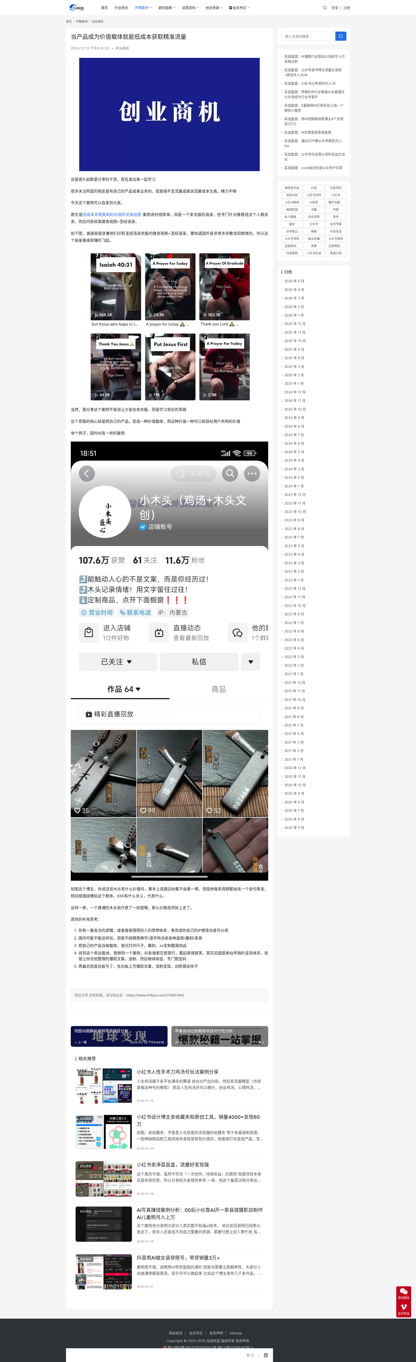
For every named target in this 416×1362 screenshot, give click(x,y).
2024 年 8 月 (294, 426)
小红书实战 (314, 253)
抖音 (314, 188)
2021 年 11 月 (294, 691)
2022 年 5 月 (294, 640)
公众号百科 (292, 239)
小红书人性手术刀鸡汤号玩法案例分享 (178, 1072)
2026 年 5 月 (294, 281)
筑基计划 (336, 253)
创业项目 (314, 217)
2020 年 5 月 (294, 827)
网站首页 (175, 1333)
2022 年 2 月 (294, 665)
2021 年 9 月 (294, 708)
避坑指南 (165, 8)
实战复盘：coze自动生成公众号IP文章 (313, 168)
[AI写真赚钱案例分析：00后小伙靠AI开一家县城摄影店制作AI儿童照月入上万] (104, 1224)
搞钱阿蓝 (292, 209)
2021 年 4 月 (294, 733)
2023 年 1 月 (294, 580)
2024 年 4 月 (294, 460)
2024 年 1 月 (294, 486)
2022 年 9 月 (294, 614)
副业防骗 (314, 239)
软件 (336, 217)
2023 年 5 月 (294, 546)
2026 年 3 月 (294, 298)
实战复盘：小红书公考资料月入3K (310, 83)
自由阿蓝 (213, 1341)
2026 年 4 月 (294, 290)
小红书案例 (292, 202)
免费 (314, 246)
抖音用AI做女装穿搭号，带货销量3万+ (178, 1258)
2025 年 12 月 (295, 324)
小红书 (336, 195)
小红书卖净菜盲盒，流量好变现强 (173, 1165)
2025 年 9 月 (294, 349)
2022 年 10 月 (295, 606)
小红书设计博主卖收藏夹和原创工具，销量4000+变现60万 (198, 1120)
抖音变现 (336, 231)
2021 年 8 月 (294, 717)
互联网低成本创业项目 (337, 246)
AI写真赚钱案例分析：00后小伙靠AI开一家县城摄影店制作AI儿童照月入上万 (200, 1213)
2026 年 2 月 (294, 307)
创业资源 (212, 8)
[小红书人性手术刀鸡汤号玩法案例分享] (104, 1086)
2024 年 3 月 (294, 469)
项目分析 (292, 195)
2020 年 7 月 (294, 810)
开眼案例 (141, 8)
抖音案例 (292, 253)
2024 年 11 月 (295, 400)
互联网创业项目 (293, 246)
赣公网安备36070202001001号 (192, 1347)
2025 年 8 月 (294, 358)
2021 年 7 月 (294, 725)
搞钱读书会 (292, 188)
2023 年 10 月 (295, 512)
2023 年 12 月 (295, 494)
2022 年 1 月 (294, 674)
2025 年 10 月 (295, 341)
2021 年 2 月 (294, 751)
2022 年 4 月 (294, 648)
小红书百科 (314, 195)
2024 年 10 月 (295, 409)
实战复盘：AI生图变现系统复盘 (307, 132)
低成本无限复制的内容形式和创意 (112, 214)
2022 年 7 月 (294, 623)
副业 (292, 224)
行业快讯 (121, 8)
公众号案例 (336, 239)
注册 (346, 8)
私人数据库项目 (293, 217)
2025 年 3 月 (294, 366)
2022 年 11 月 (294, 597)
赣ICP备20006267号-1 (235, 1347)
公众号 (314, 224)
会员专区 (239, 8)
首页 (104, 8)
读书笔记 (292, 231)
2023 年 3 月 (294, 563)
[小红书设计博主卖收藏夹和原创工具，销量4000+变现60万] (104, 1131)
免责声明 (216, 1333)
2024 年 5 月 (294, 452)
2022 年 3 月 (294, 657)
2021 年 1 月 (293, 759)
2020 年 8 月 (294, 802)
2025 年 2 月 (294, 375)
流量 (314, 209)
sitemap (236, 1333)
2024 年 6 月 (294, 443)
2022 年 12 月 (295, 588)
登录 (335, 8)
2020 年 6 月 (294, 819)
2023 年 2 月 (294, 571)
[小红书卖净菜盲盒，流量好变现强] (104, 1178)
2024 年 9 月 (294, 418)
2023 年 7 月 (294, 537)
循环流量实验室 (337, 202)
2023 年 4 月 (294, 554)
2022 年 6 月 (294, 631)
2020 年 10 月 (295, 785)
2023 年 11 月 (295, 503)
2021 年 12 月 (294, 682)
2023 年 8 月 (294, 529)
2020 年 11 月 (295, 776)
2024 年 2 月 (294, 477)
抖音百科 (336, 188)
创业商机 (122, 48)
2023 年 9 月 (294, 520)
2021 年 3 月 (294, 742)
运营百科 (188, 8)
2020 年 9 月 (294, 793)
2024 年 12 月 (295, 392)
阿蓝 (336, 209)
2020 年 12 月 (295, 768)
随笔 (314, 231)
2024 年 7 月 (294, 435)
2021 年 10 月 (295, 700)
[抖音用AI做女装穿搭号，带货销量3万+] (104, 1271)
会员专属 (336, 224)
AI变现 (314, 202)
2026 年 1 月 (294, 315)
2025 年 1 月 (294, 383)
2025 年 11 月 (295, 332)
